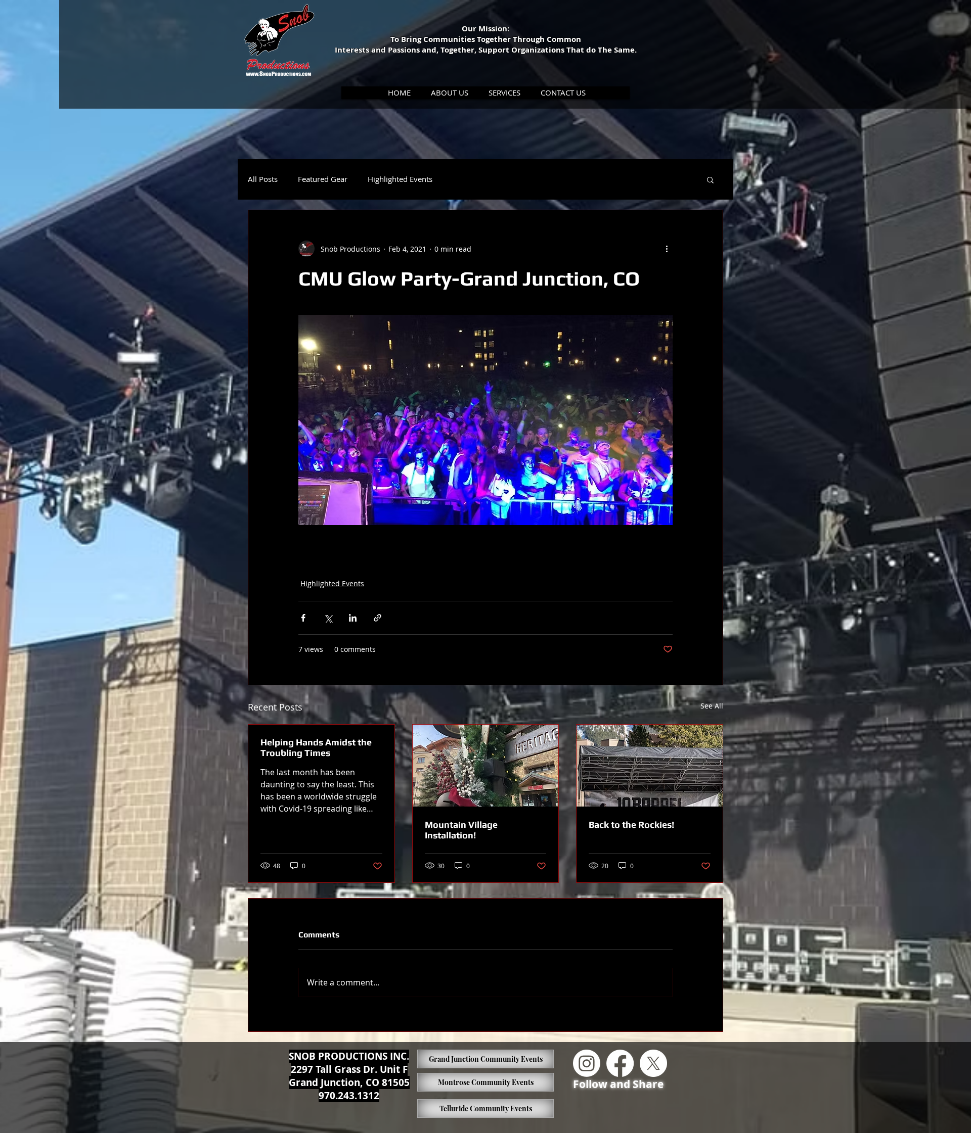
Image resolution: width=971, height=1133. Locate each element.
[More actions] (666, 249)
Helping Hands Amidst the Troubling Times (316, 747)
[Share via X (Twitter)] (328, 618)
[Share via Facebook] (303, 618)
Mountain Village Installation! (461, 829)
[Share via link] (377, 618)
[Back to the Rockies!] (650, 766)
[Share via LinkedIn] (353, 618)
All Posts (263, 179)
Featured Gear (322, 179)
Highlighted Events (400, 179)
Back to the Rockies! (631, 824)
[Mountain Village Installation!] (486, 766)
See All (711, 706)
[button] (449, 92)
